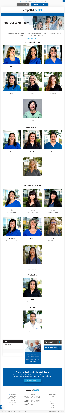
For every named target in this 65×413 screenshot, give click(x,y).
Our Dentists (7, 347)
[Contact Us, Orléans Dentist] (52, 347)
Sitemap (19, 411)
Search (15, 411)
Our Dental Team (8, 350)
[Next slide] (63, 14)
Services (52, 400)
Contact (52, 407)
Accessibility (10, 411)
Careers (52, 405)
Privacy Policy (3, 411)
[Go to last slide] (2, 14)
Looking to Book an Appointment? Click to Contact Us (32, 14)
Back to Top (24, 411)
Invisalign (52, 401)
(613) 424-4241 (12, 402)
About (52, 398)
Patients (52, 403)
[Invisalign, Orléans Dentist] (52, 342)
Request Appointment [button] (40, 4)
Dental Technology (9, 354)
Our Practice (7, 344)
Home (52, 396)
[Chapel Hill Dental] (32, 11)
